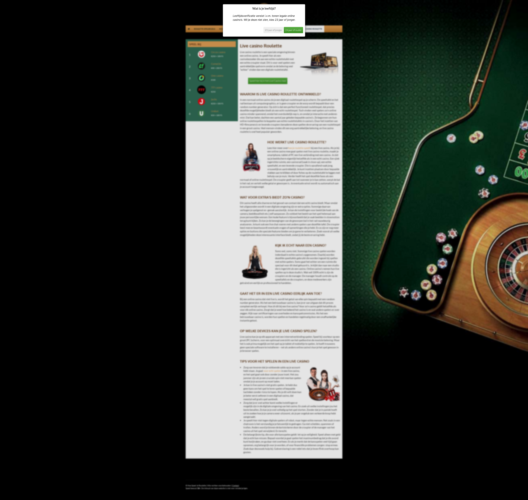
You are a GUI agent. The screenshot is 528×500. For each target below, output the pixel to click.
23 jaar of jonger (273, 30)
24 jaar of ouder (293, 30)
